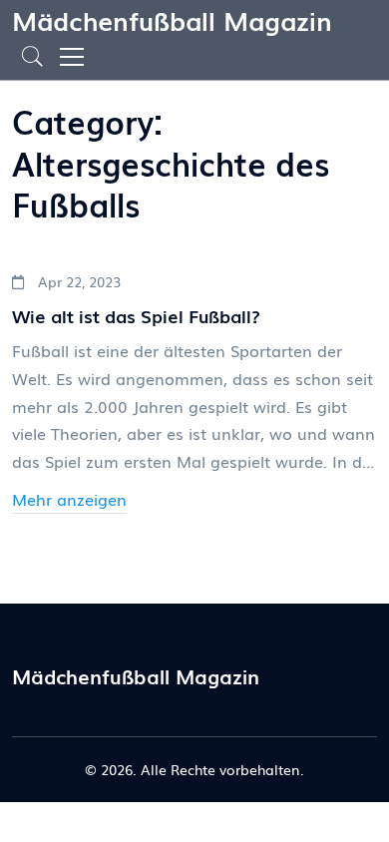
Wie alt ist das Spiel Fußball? (136, 315)
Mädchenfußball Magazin (172, 19)
